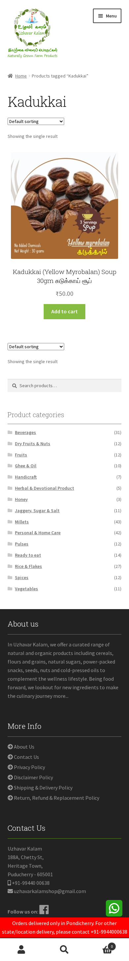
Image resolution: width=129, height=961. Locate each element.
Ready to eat (28, 555)
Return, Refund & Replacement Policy (56, 797)
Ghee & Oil (25, 466)
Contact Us (26, 757)
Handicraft (26, 477)
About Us (24, 746)
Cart (99, 944)
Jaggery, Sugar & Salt (37, 510)
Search (64, 950)
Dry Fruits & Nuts (32, 444)
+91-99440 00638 (31, 883)
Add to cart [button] (64, 311)
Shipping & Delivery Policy (43, 787)
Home (21, 76)
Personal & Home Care (38, 533)
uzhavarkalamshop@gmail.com (50, 891)
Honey (21, 499)
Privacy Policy (29, 767)
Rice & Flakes (28, 566)
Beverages (25, 432)
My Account (21, 950)
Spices (21, 577)
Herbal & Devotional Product (44, 488)
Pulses (21, 544)
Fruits (21, 455)
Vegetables (26, 589)
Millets (22, 522)
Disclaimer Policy (33, 777)
